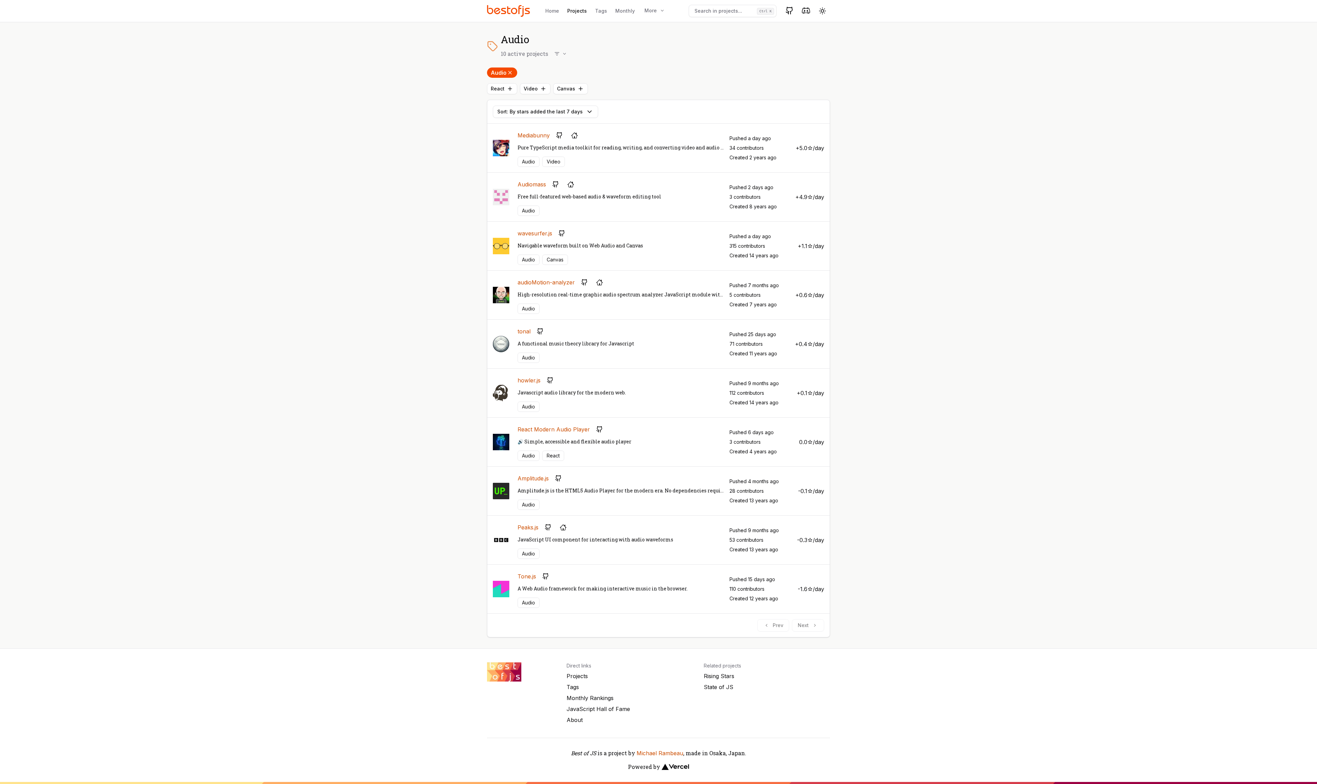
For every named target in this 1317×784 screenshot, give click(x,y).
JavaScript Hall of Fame (598, 709)
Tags (601, 11)
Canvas (566, 88)
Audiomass (532, 184)
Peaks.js (528, 527)
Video (531, 88)
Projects (577, 11)
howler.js (529, 380)
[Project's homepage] (574, 135)
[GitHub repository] (559, 135)
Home (552, 11)
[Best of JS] (509, 10)
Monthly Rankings (590, 698)
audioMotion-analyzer (546, 282)
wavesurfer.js (535, 233)
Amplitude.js (533, 478)
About (575, 719)
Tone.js (527, 576)
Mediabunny (534, 135)
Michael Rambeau (660, 753)
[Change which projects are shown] (561, 53)
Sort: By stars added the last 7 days (540, 111)
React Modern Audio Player (554, 429)
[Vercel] (675, 767)
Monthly (625, 11)
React (498, 88)
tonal (524, 331)
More (650, 10)
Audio (499, 72)
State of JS (718, 687)
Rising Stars (719, 676)
